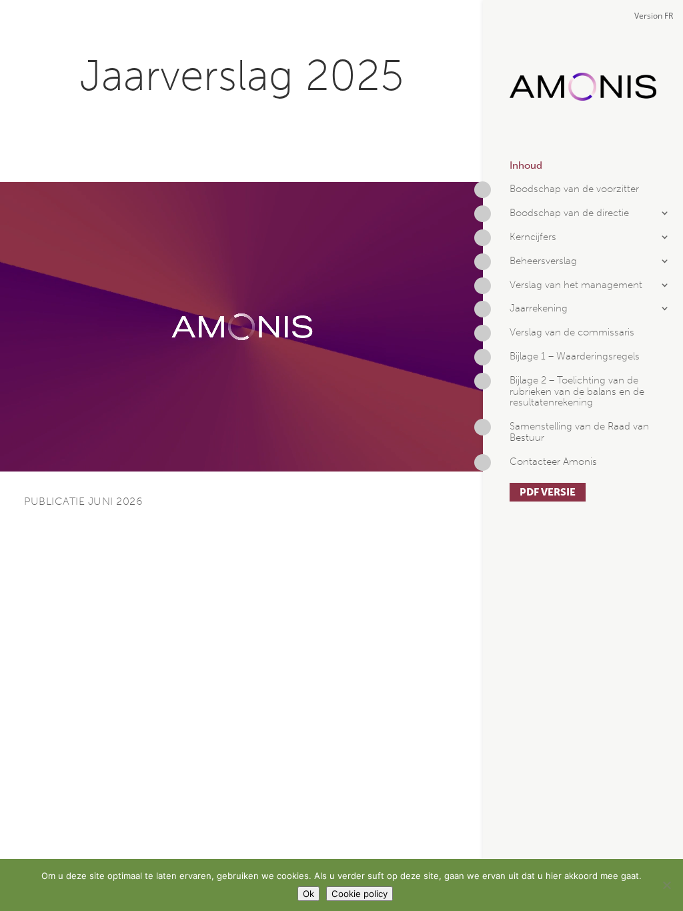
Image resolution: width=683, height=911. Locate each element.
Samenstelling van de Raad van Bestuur (579, 432)
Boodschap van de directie (569, 213)
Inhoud (526, 165)
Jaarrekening (539, 308)
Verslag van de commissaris (572, 332)
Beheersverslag (543, 261)
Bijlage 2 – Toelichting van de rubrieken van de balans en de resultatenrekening (577, 392)
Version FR (653, 15)
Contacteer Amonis (553, 462)
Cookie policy (359, 893)
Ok (308, 893)
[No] (666, 885)
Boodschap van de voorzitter (574, 189)
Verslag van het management (576, 285)
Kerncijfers (533, 237)
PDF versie (548, 492)
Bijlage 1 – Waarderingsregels (575, 356)
